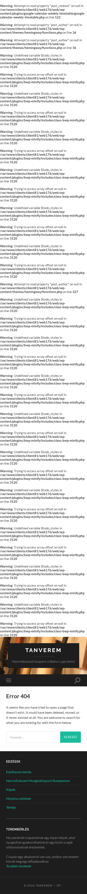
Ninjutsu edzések (18, 798)
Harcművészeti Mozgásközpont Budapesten (38, 781)
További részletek (18, 866)
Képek (10, 789)
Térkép (11, 807)
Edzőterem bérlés (18, 772)
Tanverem (43, 650)
